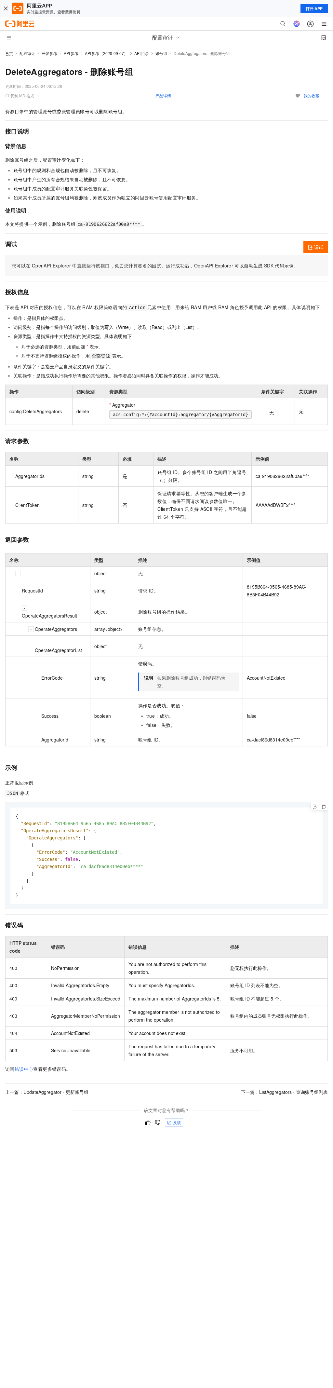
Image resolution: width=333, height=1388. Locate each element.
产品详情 (163, 95)
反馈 (177, 1122)
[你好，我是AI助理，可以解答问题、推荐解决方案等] (296, 24)
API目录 (141, 53)
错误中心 (24, 1069)
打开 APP (314, 8)
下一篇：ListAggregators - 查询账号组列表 (284, 1092)
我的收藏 (311, 95)
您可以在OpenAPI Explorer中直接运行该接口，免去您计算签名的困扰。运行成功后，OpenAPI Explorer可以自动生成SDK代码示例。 (155, 265)
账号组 (161, 53)
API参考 (71, 53)
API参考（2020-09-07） (106, 53)
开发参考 (49, 53)
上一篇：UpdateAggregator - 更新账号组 (46, 1092)
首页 (9, 53)
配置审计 (27, 53)
